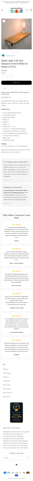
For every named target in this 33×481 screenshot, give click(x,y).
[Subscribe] (28, 458)
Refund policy (6, 396)
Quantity (3, 73)
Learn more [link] (7, 180)
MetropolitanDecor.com (15, 478)
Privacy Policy (7, 389)
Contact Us (6, 377)
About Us (5, 369)
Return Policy (6, 385)
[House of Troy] (16, 56)
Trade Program (7, 373)
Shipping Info (6, 381)
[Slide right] (20, 52)
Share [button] (4, 88)
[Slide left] (13, 52)
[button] (2, 10)
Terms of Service (7, 392)
